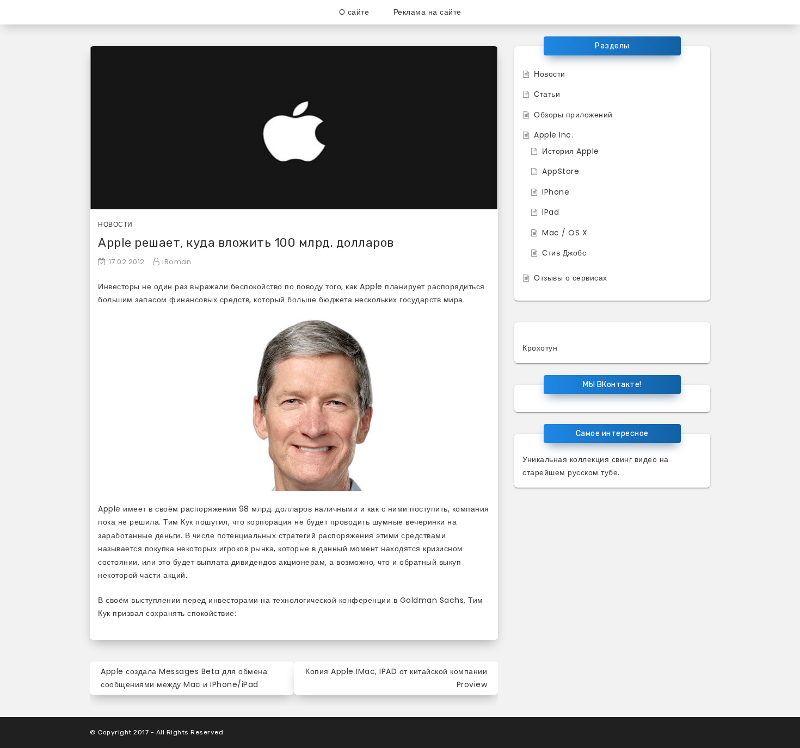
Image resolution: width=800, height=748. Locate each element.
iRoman (176, 262)
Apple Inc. (553, 134)
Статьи (547, 94)
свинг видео (634, 459)
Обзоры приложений (573, 114)
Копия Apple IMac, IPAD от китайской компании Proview (396, 678)
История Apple (570, 151)
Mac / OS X (564, 232)
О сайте (354, 12)
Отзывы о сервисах (570, 277)
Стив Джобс (564, 252)
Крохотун (539, 347)
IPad (550, 212)
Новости (115, 224)
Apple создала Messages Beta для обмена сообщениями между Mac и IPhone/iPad (184, 678)
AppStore (560, 171)
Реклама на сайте (427, 12)
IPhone (555, 191)
